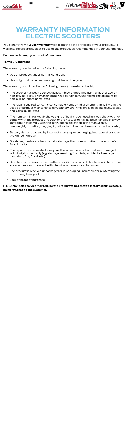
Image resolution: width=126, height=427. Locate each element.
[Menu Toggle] (31, 3)
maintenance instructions (96, 126)
